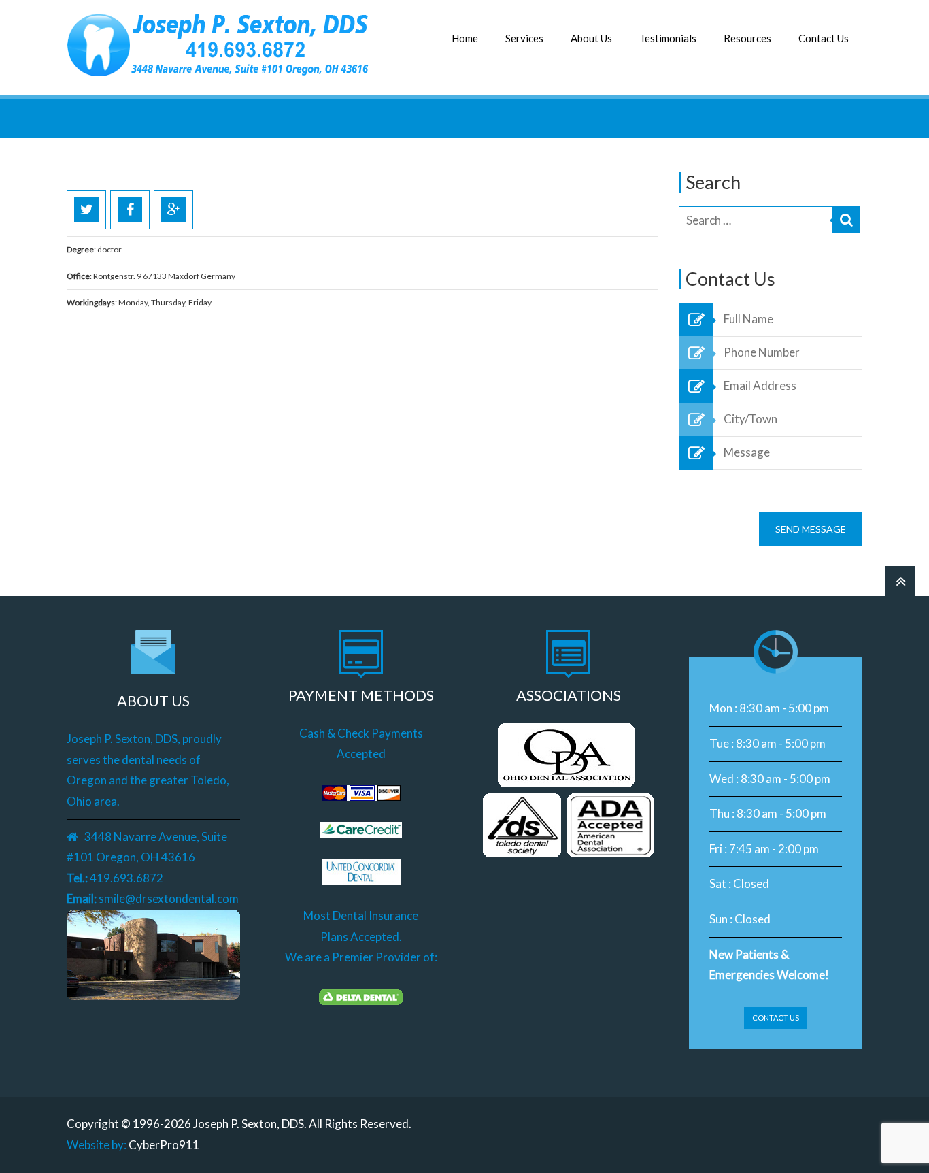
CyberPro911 (164, 1145)
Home (465, 38)
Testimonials (667, 38)
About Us (591, 38)
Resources (747, 38)
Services (524, 38)
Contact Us (823, 38)
